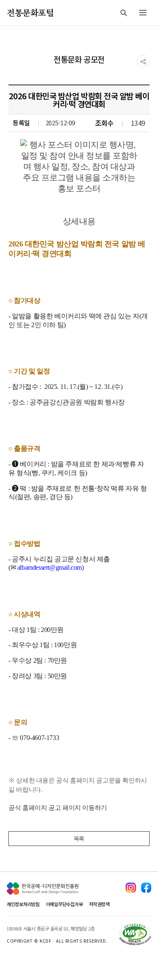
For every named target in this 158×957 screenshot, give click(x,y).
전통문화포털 (30, 12)
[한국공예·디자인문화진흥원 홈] (42, 888)
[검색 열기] (123, 12)
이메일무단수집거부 (64, 904)
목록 (79, 838)
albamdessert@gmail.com (49, 567)
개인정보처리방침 (23, 904)
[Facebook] (146, 888)
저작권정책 (99, 904)
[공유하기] (143, 61)
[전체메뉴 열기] (142, 12)
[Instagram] (131, 888)
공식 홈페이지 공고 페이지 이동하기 (57, 807)
